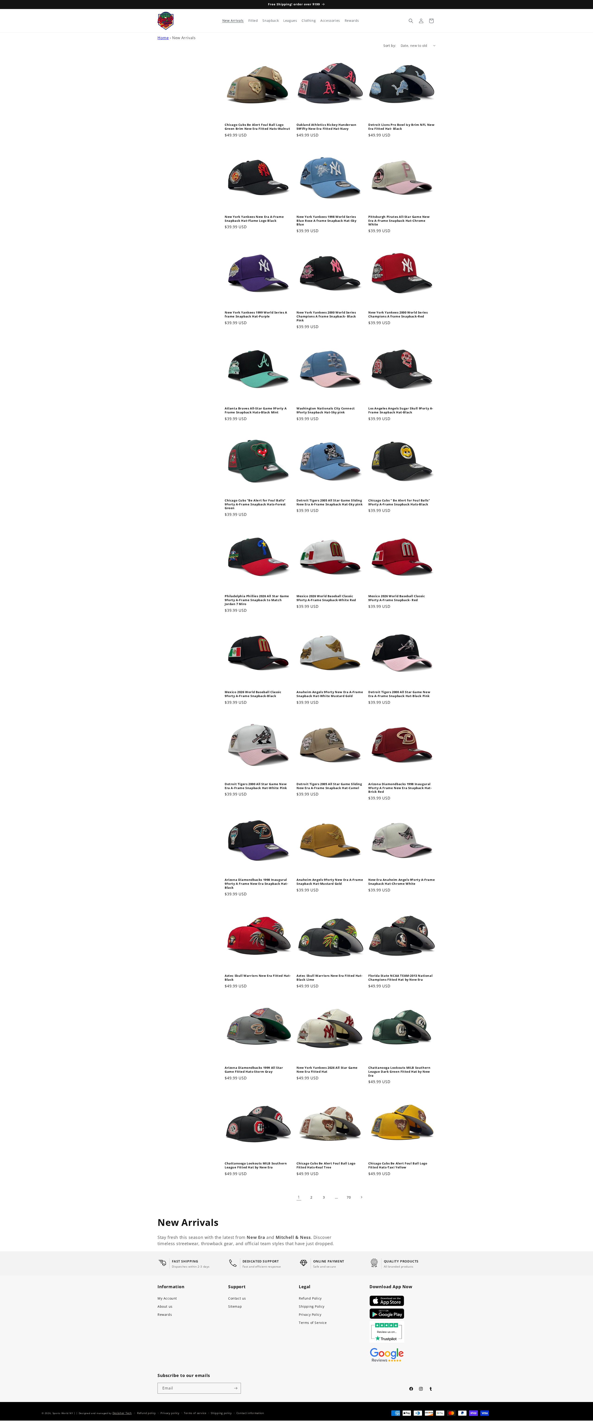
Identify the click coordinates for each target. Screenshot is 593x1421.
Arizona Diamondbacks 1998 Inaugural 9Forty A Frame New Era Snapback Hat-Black (256, 884)
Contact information (250, 1413)
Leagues (290, 21)
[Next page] (361, 1197)
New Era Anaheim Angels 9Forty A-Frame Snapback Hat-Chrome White (401, 882)
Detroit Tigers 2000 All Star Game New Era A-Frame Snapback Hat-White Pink (256, 786)
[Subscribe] (235, 1388)
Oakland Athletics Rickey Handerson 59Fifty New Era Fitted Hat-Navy (326, 127)
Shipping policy (221, 1413)
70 (349, 1197)
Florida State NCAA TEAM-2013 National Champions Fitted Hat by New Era (400, 978)
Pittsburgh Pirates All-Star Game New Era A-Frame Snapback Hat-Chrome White (399, 221)
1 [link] (299, 1197)
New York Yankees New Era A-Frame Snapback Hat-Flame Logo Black (254, 219)
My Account (167, 1298)
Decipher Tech (122, 1413)
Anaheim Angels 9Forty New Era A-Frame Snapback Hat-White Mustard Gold (329, 694)
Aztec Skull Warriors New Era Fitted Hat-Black (258, 978)
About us (165, 1306)
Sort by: (389, 45)
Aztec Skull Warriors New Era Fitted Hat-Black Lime (329, 978)
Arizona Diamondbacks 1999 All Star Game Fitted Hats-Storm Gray (254, 1070)
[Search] (411, 21)
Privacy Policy (310, 1314)
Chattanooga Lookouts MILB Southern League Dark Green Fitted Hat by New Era (399, 1072)
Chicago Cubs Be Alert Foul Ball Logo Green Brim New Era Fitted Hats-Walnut (257, 127)
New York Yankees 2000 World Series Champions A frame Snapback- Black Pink (326, 316)
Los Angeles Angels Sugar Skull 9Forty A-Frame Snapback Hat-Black (400, 410)
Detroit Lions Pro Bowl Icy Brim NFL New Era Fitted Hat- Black (401, 127)
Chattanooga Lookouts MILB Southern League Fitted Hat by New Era (256, 1165)
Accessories (330, 21)
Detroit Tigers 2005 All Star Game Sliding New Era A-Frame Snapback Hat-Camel (329, 786)
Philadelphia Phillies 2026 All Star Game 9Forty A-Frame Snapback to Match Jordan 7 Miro (257, 600)
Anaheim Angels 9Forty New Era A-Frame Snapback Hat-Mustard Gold (329, 882)
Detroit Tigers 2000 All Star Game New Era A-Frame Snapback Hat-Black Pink (399, 694)
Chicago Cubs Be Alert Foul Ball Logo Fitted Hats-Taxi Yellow (397, 1165)
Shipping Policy (312, 1306)
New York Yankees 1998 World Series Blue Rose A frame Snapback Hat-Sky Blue (326, 221)
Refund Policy (310, 1298)
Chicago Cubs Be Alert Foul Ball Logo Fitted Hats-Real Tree (326, 1165)
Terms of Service (313, 1322)
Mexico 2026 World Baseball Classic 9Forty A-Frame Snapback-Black (253, 694)
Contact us (237, 1298)
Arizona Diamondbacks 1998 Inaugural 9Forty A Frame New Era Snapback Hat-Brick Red (400, 788)
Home (163, 37)
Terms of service (195, 1413)
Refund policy (146, 1413)
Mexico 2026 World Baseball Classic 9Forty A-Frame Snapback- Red (396, 598)
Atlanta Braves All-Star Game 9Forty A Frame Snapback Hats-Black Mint (256, 410)
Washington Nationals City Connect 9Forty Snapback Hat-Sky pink (325, 410)
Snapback (270, 21)
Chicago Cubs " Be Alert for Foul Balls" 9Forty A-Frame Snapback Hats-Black (399, 502)
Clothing (309, 21)
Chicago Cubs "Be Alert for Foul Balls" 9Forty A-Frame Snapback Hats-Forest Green (255, 504)
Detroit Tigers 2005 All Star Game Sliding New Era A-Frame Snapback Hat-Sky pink (329, 502)
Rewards (165, 1314)
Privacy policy (170, 1413)
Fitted (253, 21)
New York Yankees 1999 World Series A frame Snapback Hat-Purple (256, 314)
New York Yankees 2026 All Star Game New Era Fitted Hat (327, 1070)
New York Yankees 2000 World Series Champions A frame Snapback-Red (398, 314)
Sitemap (235, 1306)
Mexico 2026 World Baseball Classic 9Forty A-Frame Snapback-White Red (326, 598)
